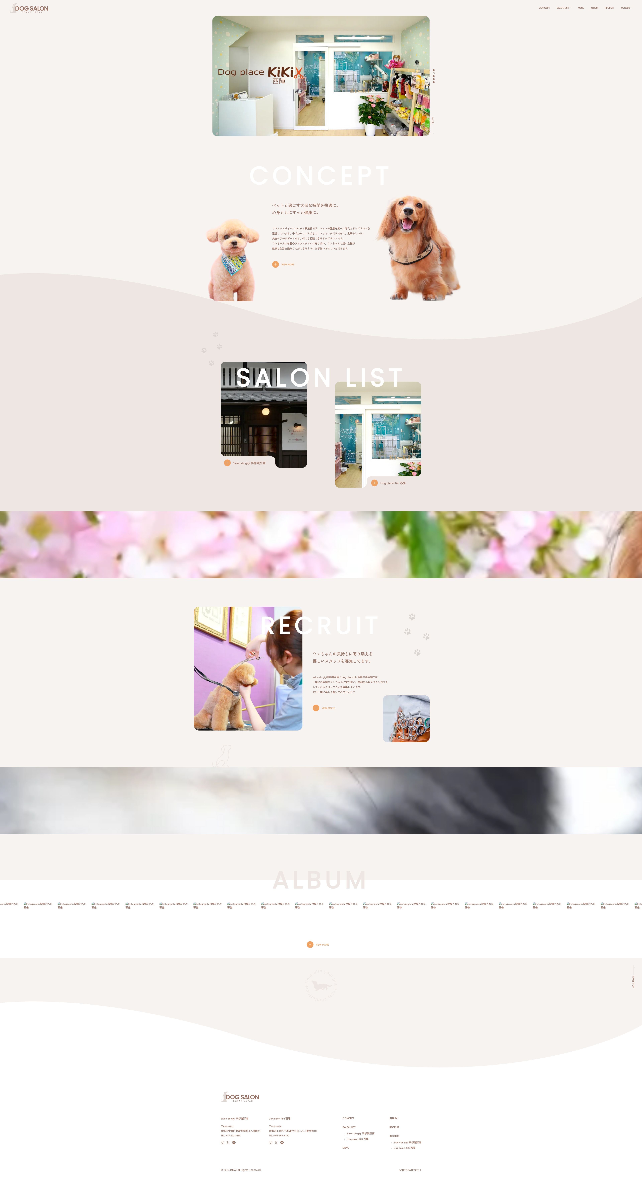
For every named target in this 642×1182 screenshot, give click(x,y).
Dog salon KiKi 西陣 (357, 1139)
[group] (35, 916)
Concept (544, 8)
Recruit (609, 8)
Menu (581, 8)
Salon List (563, 8)
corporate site (409, 1170)
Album (594, 8)
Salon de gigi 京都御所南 (360, 1133)
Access (625, 8)
